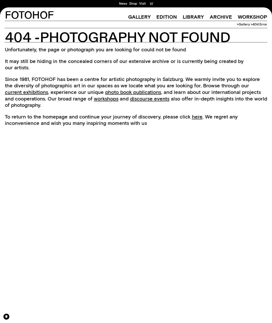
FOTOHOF (29, 15)
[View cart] (151, 3)
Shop (133, 3)
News (123, 3)
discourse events (149, 99)
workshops (106, 99)
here (197, 117)
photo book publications (133, 92)
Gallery (139, 17)
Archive (221, 17)
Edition (166, 17)
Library (193, 17)
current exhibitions (26, 92)
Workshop (252, 17)
